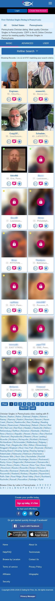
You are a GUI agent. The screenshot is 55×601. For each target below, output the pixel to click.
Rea (28, 422)
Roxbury (24, 473)
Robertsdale (5, 454)
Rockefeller (31, 456)
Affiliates (7, 574)
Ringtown (13, 448)
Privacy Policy (35, 567)
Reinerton (25, 431)
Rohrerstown (30, 462)
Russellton (22, 479)
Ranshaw (29, 419)
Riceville (3, 439)
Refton (47, 428)
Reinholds (35, 431)
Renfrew (45, 431)
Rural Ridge (16, 476)
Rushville (4, 479)
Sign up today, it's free (27, 503)
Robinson (27, 454)
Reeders (28, 428)
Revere (27, 434)
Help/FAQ (7, 552)
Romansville (42, 462)
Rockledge (23, 459)
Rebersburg (25, 425)
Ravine (10, 422)
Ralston (43, 416)
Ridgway (42, 442)
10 (52, 404)
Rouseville (44, 471)
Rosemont (5, 468)
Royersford (44, 473)
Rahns (18, 416)
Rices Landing (39, 436)
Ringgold (4, 448)
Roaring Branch (7, 451)
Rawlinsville (20, 422)
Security (6, 581)
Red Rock (18, 428)
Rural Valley (28, 476)
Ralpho (35, 416)
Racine (3, 416)
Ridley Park (5, 445)
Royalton (33, 473)
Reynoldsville (16, 436)
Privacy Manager (27, 596)
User (46, 43)
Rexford (48, 434)
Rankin (20, 419)
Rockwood (43, 459)
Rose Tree (34, 465)
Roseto (15, 468)
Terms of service (10, 567)
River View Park (26, 448)
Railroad (26, 416)
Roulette (34, 471)
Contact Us (34, 559)
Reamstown (13, 425)
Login (17, 11)
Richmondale (19, 442)
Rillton (31, 445)
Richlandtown (6, 442)
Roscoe (25, 465)
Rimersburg (41, 445)
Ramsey (11, 419)
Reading (35, 422)
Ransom (38, 419)
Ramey (3, 419)
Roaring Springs (37, 451)
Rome (2, 465)
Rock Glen (20, 456)
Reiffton (15, 431)
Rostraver (14, 471)
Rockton (33, 459)
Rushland (45, 476)
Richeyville (23, 439)
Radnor (11, 416)
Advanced (27, 43)
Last (33, 408)
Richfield (34, 439)
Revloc (35, 434)
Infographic (34, 574)
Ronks (17, 465)
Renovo (9, 434)
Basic (9, 43)
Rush (37, 476)
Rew (42, 434)
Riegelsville (17, 445)
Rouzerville (5, 473)
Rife (25, 445)
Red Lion (8, 428)
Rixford (48, 448)
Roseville (24, 468)
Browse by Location (11, 559)
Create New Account (37, 11)
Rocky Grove (6, 462)
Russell (13, 479)
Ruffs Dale (4, 476)
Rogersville (18, 462)
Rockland (13, 459)
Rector (43, 425)
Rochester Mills (7, 456)
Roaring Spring (21, 451)
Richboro (13, 439)
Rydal (41, 479)
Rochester (37, 454)
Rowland (15, 473)
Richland (43, 439)
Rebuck (35, 425)
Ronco (10, 465)
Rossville (4, 471)
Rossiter (41, 468)
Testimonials (34, 552)
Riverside (39, 448)
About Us (33, 544)
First (4, 404)
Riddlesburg (32, 442)
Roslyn (32, 468)
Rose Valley (46, 465)
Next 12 (23, 408)
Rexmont (5, 436)
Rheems (27, 436)
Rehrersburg (5, 431)
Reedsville (37, 428)
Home (5, 544)
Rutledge (33, 479)
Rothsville (24, 471)
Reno (2, 434)
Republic (18, 434)
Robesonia (17, 454)
